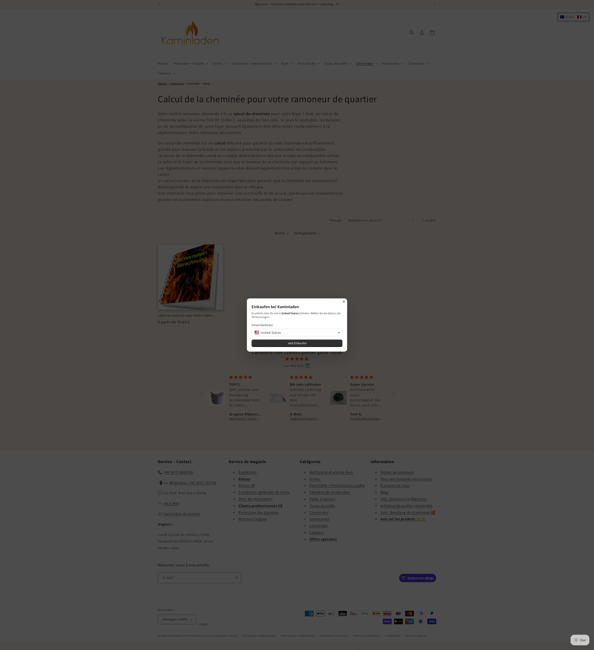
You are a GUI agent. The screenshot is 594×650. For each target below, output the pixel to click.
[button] (297, 332)
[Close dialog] (344, 301)
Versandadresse (262, 325)
